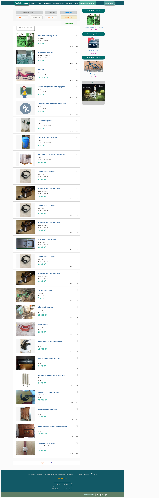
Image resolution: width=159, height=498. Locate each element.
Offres (40, 3)
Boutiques (69, 3)
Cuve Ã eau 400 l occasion (47, 137)
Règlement (31, 474)
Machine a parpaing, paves (47, 36)
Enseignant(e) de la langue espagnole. (51, 87)
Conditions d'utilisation (65, 474)
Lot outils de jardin (45, 121)
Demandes (47, 3)
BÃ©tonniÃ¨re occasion (46, 307)
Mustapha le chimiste (45, 53)
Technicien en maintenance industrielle (52, 104)
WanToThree (62, 478)
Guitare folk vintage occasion (48, 392)
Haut (95, 474)
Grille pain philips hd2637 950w (49, 188)
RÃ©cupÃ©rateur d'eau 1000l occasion (52, 154)
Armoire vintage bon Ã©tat (47, 409)
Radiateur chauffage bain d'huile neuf (51, 375)
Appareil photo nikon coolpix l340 (50, 341)
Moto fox (41, 70)
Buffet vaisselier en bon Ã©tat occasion (52, 426)
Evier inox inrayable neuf (47, 239)
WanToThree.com (21, 3)
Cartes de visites (58, 3)
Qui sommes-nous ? (50, 474)
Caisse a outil (43, 324)
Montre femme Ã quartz (46, 443)
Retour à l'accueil (62, 484)
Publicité (40, 474)
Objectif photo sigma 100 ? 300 (49, 358)
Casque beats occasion (46, 171)
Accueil (33, 3)
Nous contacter (84, 474)
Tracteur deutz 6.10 (45, 290)
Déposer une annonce (87, 3)
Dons (76, 3)
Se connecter (109, 3)
